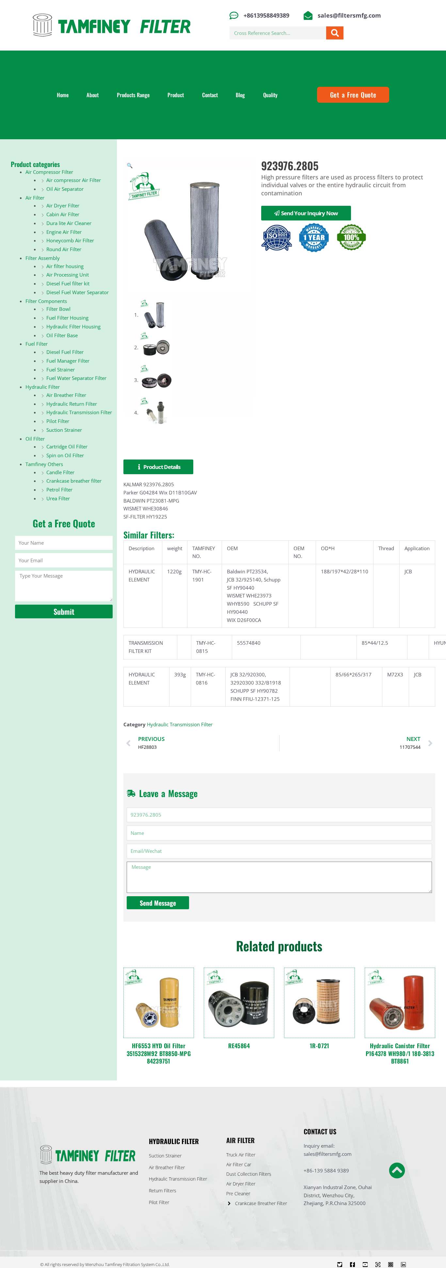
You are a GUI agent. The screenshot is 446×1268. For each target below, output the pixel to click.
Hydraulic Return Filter (71, 403)
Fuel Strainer (60, 369)
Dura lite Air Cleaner (68, 223)
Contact (210, 94)
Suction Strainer (64, 430)
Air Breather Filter (66, 395)
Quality (270, 94)
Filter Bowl (58, 309)
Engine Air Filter (64, 232)
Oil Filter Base (62, 335)
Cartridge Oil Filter (67, 446)
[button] (130, 165)
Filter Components (46, 301)
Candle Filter (60, 472)
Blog (240, 94)
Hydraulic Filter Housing (73, 326)
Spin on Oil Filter (65, 455)
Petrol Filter (59, 489)
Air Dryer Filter (62, 205)
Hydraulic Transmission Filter (79, 412)
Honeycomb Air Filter (70, 240)
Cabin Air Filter (62, 214)
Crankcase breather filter (74, 480)
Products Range (133, 94)
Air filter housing (65, 266)
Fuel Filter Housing (67, 317)
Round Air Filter (63, 249)
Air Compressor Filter (49, 172)
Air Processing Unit (67, 274)
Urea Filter (58, 498)
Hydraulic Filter (42, 387)
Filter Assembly (42, 258)
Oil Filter (35, 438)
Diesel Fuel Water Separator (77, 292)
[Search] (334, 33)
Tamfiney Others (44, 464)
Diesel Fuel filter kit (67, 283)
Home (63, 94)
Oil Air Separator (65, 189)
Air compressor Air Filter (73, 180)
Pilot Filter (57, 421)
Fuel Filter (36, 343)
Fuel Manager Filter (67, 360)
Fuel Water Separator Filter (76, 378)
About (93, 94)
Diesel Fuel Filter (65, 352)
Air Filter (34, 197)
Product (175, 94)
